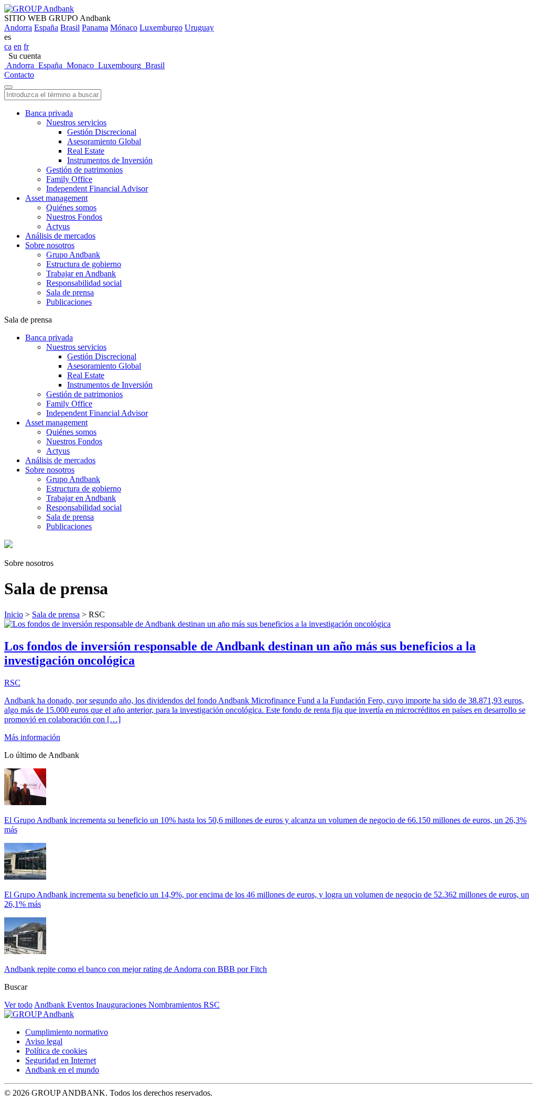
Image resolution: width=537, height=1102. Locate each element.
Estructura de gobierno (83, 264)
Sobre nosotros (49, 245)
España (46, 27)
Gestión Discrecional (101, 131)
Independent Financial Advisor (97, 188)
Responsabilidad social (84, 283)
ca (8, 46)
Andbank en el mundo (62, 1069)
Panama (95, 27)
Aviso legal (43, 1041)
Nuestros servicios (76, 122)
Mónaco (123, 27)
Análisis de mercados (60, 235)
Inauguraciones (122, 1004)
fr (26, 46)
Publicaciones (69, 301)
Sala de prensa (70, 292)
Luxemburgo (160, 27)
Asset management (56, 198)
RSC (211, 1004)
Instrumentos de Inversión (110, 160)
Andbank (50, 1004)
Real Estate (85, 150)
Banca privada (49, 113)
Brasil (70, 27)
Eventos (81, 1004)
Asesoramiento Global (104, 141)
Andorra (18, 27)
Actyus (58, 226)
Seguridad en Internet (60, 1060)
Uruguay (199, 27)
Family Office (69, 179)
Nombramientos (175, 1004)
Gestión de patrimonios (84, 169)
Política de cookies (56, 1050)
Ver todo (18, 1004)
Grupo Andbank (73, 254)
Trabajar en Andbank (81, 273)
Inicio (13, 614)
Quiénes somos (71, 207)
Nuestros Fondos (74, 216)
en (18, 46)
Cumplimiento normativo (66, 1032)
